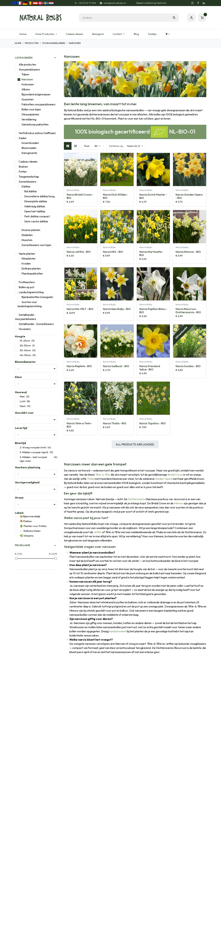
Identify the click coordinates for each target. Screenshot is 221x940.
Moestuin (26, 240)
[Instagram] (192, 3)
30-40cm (25, 350)
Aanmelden (191, 17)
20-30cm (25, 345)
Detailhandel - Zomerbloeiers (36, 324)
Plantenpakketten (32, 273)
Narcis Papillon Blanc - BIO (153, 310)
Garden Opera (163, 478)
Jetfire (98, 532)
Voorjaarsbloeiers (53, 43)
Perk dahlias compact (37, 216)
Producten (32, 43)
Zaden (22, 138)
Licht (22, 401)
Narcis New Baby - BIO (117, 309)
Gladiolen (27, 235)
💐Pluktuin (26, 521)
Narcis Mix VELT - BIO (80, 309)
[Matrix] (68, 146)
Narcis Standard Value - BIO (149, 367)
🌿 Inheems (26, 535)
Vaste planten (27, 253)
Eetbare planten (31, 268)
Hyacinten (27, 99)
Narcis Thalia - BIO (114, 423)
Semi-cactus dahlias (36, 221)
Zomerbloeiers (27, 181)
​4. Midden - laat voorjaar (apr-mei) (33, 459)
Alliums (25, 89)
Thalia (90, 478)
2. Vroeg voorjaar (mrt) (33, 447)
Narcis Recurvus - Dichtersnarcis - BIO (188, 310)
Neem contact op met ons (151, 2)
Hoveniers (25, 329)
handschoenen (117, 631)
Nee (22, 396)
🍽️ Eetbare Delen (30, 530)
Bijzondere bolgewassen (35, 94)
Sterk (23, 406)
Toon (87, 146)
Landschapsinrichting (31, 292)
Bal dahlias (30, 191)
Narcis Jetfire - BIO (79, 251)
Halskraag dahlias (34, 206)
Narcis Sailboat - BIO (116, 366)
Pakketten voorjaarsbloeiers (38, 104)
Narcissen (27, 79)
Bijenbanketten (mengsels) (37, 297)
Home (18, 43)
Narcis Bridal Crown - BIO (80, 196)
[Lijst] (75, 146)
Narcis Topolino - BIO (152, 423)
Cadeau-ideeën (28, 161)
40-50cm (25, 355)
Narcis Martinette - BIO (151, 253)
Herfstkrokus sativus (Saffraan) (37, 133)
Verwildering (28, 119)
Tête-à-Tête (102, 474)
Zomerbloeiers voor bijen (36, 245)
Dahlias (25, 186)
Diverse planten (30, 230)
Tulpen (25, 74)
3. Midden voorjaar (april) (34, 452)
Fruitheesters (27, 282)
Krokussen (27, 84)
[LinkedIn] (203, 3)
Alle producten (27, 64)
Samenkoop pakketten (35, 124)
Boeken (23, 166)
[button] (126, 146)
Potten (23, 171)
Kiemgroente (29, 153)
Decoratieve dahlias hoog (39, 196)
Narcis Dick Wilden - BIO (115, 196)
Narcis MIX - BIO (113, 251)
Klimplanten (28, 258)
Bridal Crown (175, 474)
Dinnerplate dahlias (35, 201)
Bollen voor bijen (31, 109)
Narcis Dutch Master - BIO (153, 196)
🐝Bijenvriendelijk (30, 516)
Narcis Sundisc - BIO (188, 366)
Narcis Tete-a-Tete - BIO (79, 425)
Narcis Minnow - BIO (188, 251)
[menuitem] (23, 34)
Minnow (178, 503)
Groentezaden (30, 143)
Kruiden (26, 263)
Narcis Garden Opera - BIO (189, 196)
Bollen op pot (26, 287)
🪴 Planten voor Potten (33, 526)
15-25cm (25, 340)
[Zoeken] (174, 17)
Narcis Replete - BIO (79, 366)
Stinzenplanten (30, 114)
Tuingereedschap (29, 176)
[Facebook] (198, 3)
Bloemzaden (28, 148)
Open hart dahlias (34, 211)
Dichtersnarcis (136, 499)
